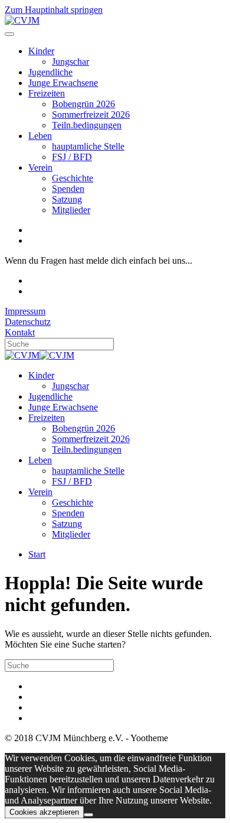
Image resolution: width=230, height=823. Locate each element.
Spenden (68, 189)
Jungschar (70, 62)
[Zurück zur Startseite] (22, 20)
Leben (40, 136)
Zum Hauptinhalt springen (54, 10)
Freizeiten (46, 93)
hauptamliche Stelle (88, 146)
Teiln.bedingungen (86, 125)
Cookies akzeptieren (44, 812)
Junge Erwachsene (63, 83)
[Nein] (88, 815)
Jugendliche (50, 72)
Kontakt (20, 332)
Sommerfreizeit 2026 (91, 114)
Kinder (41, 51)
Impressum (25, 311)
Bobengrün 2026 (83, 104)
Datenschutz (28, 322)
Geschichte (72, 178)
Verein (40, 167)
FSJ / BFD (72, 157)
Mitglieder (71, 210)
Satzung (67, 199)
